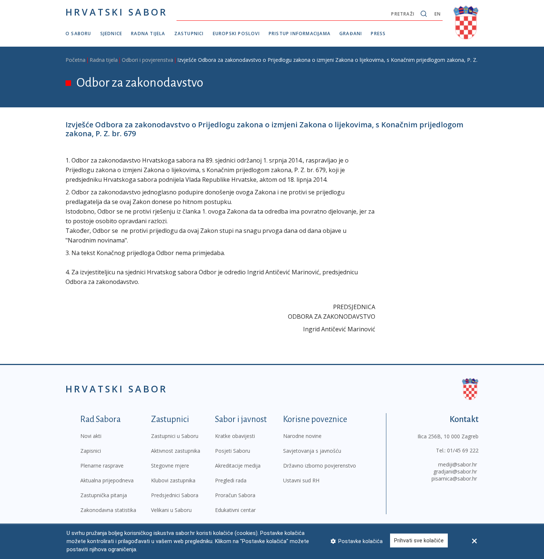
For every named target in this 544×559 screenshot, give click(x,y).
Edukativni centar (235, 509)
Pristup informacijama (299, 33)
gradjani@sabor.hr (455, 471)
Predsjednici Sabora (174, 495)
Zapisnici (90, 450)
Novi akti (90, 435)
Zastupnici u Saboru (174, 435)
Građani (350, 33)
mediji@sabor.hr (457, 464)
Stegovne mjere (170, 465)
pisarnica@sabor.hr (454, 478)
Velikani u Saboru (171, 509)
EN (437, 14)
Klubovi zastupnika (173, 480)
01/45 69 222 (462, 450)
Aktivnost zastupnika (175, 450)
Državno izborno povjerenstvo (319, 465)
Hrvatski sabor (117, 12)
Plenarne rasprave (102, 465)
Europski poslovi (236, 33)
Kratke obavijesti (235, 435)
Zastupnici (189, 33)
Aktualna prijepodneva (107, 480)
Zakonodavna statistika (108, 509)
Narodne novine (302, 435)
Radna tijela (148, 33)
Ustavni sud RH (301, 480)
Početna (75, 59)
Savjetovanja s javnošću (312, 450)
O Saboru (78, 33)
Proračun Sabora (235, 495)
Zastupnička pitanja (103, 495)
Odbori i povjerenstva (147, 59)
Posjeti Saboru (232, 450)
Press (378, 33)
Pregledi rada (230, 480)
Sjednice (111, 33)
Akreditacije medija (238, 465)
